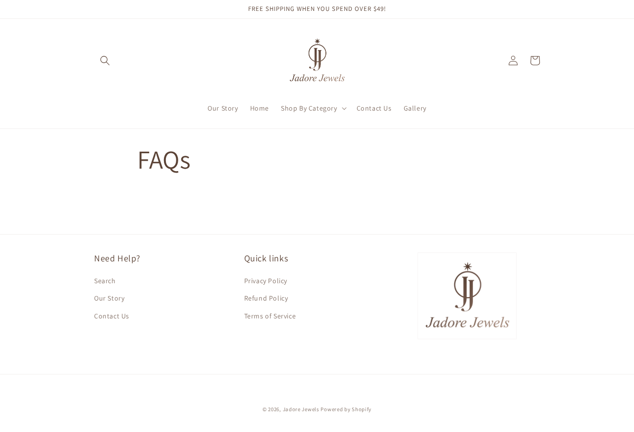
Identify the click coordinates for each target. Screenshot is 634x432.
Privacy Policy (265, 280)
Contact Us (111, 315)
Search (105, 280)
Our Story (109, 298)
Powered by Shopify (345, 409)
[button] (105, 60)
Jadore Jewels (301, 409)
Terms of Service (270, 315)
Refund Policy (266, 298)
